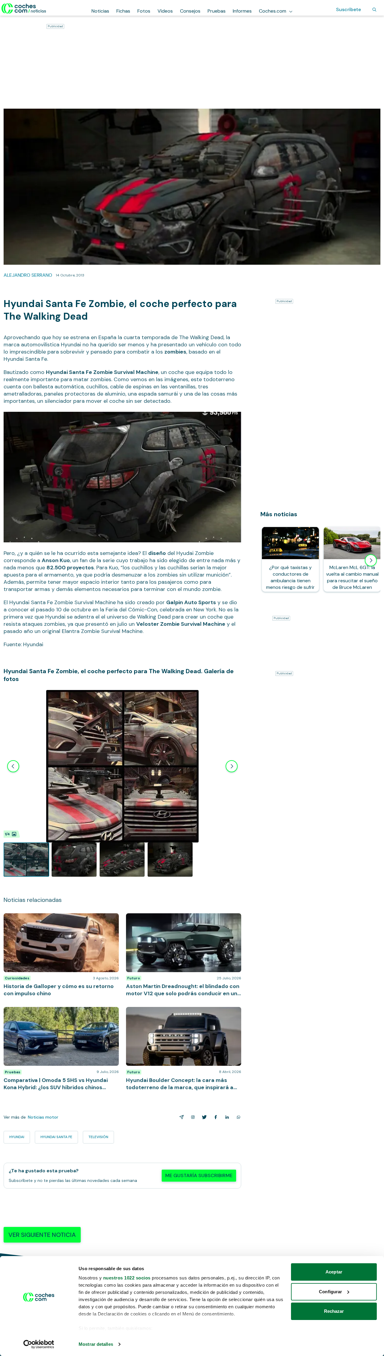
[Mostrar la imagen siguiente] (232, 766)
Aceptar (334, 1271)
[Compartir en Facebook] (214, 1117)
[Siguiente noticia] (371, 560)
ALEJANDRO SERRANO (28, 275)
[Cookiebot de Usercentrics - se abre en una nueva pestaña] (39, 1344)
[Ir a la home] (24, 8)
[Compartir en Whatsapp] (237, 1117)
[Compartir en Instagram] (192, 1117)
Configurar (330, 1291)
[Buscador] (374, 10)
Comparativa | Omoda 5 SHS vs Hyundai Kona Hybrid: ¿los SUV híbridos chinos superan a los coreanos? (61, 1013)
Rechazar (334, 1311)
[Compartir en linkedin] (226, 1117)
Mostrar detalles (96, 1344)
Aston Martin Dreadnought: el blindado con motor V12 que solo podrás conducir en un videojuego (181, 919)
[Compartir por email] (180, 1117)
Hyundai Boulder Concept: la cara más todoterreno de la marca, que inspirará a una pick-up (182, 1013)
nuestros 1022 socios (127, 1277)
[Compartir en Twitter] (203, 1117)
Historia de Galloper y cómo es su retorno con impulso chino (54, 919)
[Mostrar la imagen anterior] (13, 766)
